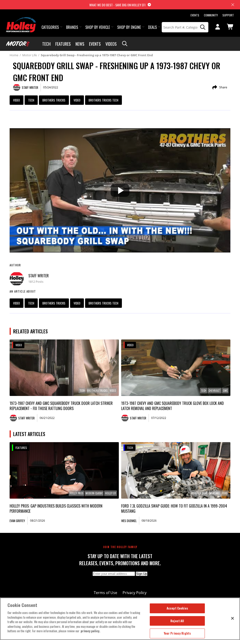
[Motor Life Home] (18, 43)
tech (31, 100)
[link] (64, 367)
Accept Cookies (177, 608)
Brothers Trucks (53, 100)
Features (63, 44)
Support (228, 15)
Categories (50, 27)
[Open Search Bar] (124, 44)
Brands (72, 27)
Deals (152, 27)
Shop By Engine (129, 27)
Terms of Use (105, 592)
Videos (111, 44)
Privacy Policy (134, 592)
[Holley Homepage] (21, 20)
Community (211, 15)
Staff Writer (38, 276)
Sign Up (141, 574)
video (77, 100)
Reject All (177, 620)
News (79, 44)
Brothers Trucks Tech (103, 100)
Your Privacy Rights (177, 633)
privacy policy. (90, 631)
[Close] (232, 618)
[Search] (203, 27)
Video (16, 100)
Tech (46, 44)
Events (195, 15)
